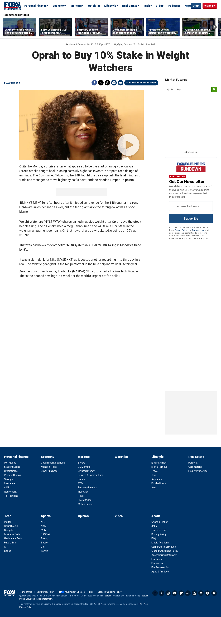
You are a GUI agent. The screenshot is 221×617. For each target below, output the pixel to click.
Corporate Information (163, 546)
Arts (153, 487)
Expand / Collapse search (187, 6)
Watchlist (94, 5)
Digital (7, 521)
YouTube (174, 593)
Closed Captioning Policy (164, 550)
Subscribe (191, 218)
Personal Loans (12, 475)
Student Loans (12, 466)
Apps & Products (160, 571)
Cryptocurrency (86, 471)
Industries (83, 491)
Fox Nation (157, 563)
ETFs (80, 483)
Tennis (44, 550)
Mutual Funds (85, 504)
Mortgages (10, 462)
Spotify (207, 593)
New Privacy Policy (45, 592)
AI (5, 546)
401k (6, 487)
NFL (43, 521)
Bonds (81, 479)
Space (7, 550)
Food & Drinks (158, 483)
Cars (153, 475)
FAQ (153, 538)
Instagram (168, 593)
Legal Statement (44, 599)
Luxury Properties (198, 471)
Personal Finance (35, 5)
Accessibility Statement (164, 555)
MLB (43, 530)
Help (91, 592)
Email (120, 82)
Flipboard (181, 593)
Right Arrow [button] (215, 27)
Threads (107, 82)
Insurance (9, 483)
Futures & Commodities (90, 475)
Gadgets (8, 530)
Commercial (195, 466)
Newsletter (201, 593)
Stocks (81, 462)
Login (196, 5)
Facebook (94, 82)
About (155, 516)
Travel (154, 471)
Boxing (44, 538)
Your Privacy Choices (75, 592)
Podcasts (174, 5)
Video (160, 5)
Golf (43, 546)
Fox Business (12, 5)
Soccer (45, 542)
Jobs (154, 526)
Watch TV (209, 5)
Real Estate (129, 5)
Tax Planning (11, 495)
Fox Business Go (160, 567)
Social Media (11, 526)
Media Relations (160, 542)
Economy (58, 5)
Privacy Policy (181, 230)
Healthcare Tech (13, 538)
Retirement (10, 491)
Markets (76, 5)
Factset (107, 596)
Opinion (83, 516)
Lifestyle (110, 5)
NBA (43, 526)
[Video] (81, 125)
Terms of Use (198, 230)
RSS (194, 593)
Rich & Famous (159, 466)
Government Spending (53, 462)
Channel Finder (159, 521)
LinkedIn (188, 593)
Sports (45, 516)
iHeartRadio (214, 593)
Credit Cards (11, 471)
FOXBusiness (12, 82)
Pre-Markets (85, 500)
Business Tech (12, 534)
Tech (146, 5)
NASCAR (46, 534)
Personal (193, 462)
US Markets (84, 466)
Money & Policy (49, 466)
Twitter (101, 82)
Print (114, 82)
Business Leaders (87, 487)
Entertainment (159, 462)
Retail (81, 495)
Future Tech (10, 542)
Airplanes (156, 479)
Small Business (49, 471)
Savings (8, 479)
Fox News (156, 559)
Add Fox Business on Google (142, 82)
